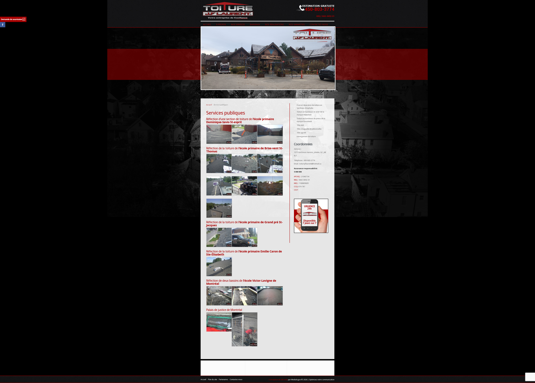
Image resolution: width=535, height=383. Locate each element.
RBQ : (296, 180)
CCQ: (296, 187)
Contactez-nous (236, 379)
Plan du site (212, 379)
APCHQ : (297, 176)
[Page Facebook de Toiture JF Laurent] (2, 27)
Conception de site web (278, 380)
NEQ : (296, 183)
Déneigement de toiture (306, 136)
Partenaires (223, 379)
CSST (296, 190)
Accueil (209, 104)
